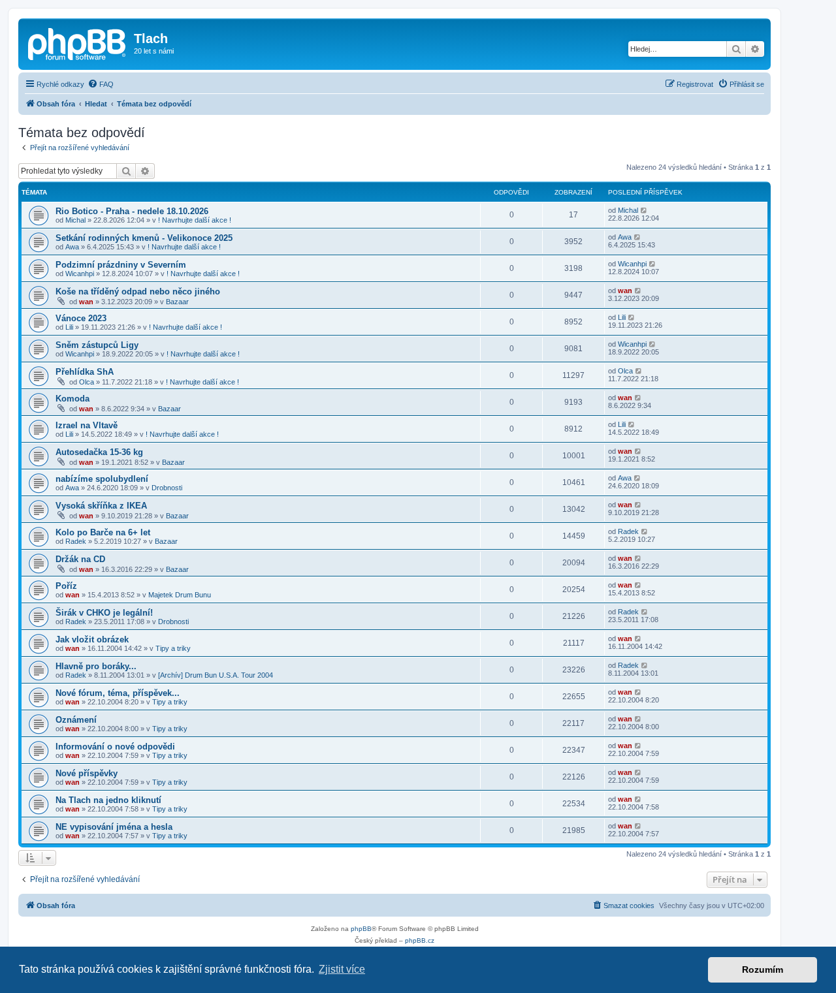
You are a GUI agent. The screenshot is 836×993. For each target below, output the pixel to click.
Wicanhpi (79, 273)
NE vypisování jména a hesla (114, 827)
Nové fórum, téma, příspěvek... (118, 693)
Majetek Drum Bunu (179, 595)
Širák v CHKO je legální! (104, 613)
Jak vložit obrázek (92, 639)
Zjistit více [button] (342, 969)
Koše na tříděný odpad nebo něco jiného (138, 291)
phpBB (361, 928)
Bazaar (177, 302)
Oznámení (76, 720)
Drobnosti (167, 488)
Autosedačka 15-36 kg (99, 452)
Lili (69, 327)
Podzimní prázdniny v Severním (121, 265)
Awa (72, 247)
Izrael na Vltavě (87, 425)
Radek (75, 541)
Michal (75, 220)
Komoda (72, 398)
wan (86, 302)
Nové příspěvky (87, 773)
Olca (86, 382)
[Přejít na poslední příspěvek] (644, 210)
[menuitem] (101, 84)
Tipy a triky (173, 648)
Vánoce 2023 (81, 318)
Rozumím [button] (762, 969)
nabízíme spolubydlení (102, 479)
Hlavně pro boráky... (96, 666)
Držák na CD (80, 559)
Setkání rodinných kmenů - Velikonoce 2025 (144, 238)
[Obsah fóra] (78, 42)
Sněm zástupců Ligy (97, 345)
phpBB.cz (419, 940)
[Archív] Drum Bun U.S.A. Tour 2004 (215, 675)
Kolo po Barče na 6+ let (103, 532)
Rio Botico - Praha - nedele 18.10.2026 (132, 211)
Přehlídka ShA (85, 372)
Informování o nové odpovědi (115, 746)
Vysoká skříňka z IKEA (101, 506)
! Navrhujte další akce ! (194, 220)
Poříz (66, 586)
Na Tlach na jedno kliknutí (108, 800)
